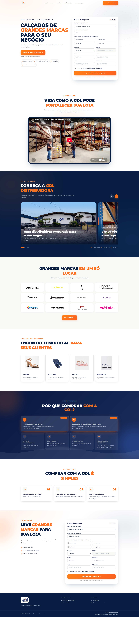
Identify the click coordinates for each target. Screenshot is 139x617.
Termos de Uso (65, 603)
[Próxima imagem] (116, 196)
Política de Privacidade (95, 68)
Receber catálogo (110, 3)
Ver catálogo (68, 317)
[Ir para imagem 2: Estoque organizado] (24, 247)
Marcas (52, 3)
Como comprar (79, 3)
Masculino (102, 39)
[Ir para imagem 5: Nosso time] (28, 247)
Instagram (96, 600)
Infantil (79, 43)
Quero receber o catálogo (32, 52)
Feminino (80, 39)
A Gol (45, 3)
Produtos (59, 3)
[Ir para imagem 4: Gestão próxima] (27, 247)
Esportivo (101, 43)
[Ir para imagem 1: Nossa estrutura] (22, 247)
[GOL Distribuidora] (23, 3)
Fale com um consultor (99, 603)
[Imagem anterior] (112, 196)
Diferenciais (68, 3)
